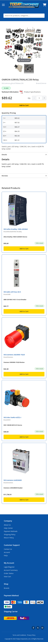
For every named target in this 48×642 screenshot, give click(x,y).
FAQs (6, 555)
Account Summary (11, 570)
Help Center (8, 528)
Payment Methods (10, 531)
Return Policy (9, 538)
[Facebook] (33, 628)
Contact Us (8, 549)
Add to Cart (24, 249)
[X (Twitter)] (38, 628)
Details (4, 155)
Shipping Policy (9, 534)
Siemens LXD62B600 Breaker (13, 488)
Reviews (5, 176)
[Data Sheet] (21, 92)
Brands (6, 588)
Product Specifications (32, 92)
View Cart (7, 576)
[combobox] (24, 16)
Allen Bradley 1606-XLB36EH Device (15, 237)
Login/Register (9, 567)
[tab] (24, 154)
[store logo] (24, 5)
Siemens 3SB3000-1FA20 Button (14, 362)
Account (7, 552)
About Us (7, 525)
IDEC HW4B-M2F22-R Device (13, 425)
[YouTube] (42, 628)
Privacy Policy (31, 635)
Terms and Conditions (19, 635)
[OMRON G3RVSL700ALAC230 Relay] (18, 68)
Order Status (9, 573)
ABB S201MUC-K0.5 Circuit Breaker (15, 300)
